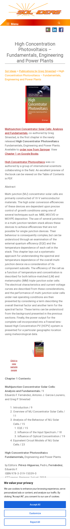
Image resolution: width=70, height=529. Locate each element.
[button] (59, 24)
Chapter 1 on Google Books (21, 153)
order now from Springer (35, 149)
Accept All (35, 504)
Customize (35, 513)
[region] (35, 503)
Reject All (35, 522)
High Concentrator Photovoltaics (25, 162)
